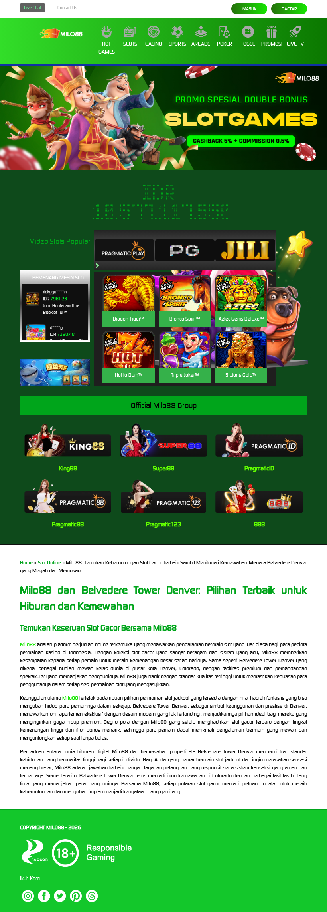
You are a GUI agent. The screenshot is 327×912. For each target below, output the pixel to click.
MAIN (128, 301)
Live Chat (32, 7)
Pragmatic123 (163, 524)
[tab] (124, 250)
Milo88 (28, 644)
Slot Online (49, 562)
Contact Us (67, 7)
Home (26, 562)
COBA (128, 283)
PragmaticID (259, 468)
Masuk (249, 9)
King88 (68, 468)
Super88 (163, 468)
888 (259, 524)
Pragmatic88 (68, 524)
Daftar (289, 9)
